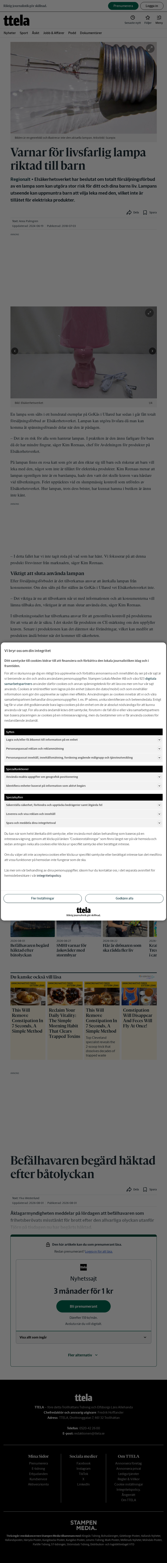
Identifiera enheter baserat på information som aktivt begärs (46, 785)
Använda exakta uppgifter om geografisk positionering (42, 776)
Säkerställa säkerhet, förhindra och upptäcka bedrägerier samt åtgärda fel (54, 805)
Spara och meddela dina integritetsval (31, 823)
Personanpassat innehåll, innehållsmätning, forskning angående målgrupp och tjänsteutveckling (69, 757)
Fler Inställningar (42, 898)
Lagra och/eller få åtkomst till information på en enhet (42, 739)
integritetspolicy (49, 875)
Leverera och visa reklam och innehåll (30, 814)
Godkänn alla (124, 898)
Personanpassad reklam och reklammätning (35, 748)
